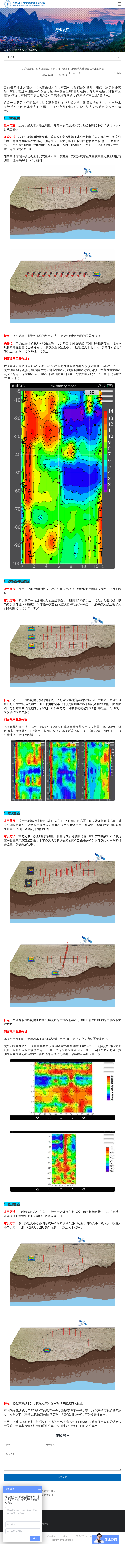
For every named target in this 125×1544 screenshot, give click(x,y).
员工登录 (51, 1536)
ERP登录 (63, 1536)
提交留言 (62, 1477)
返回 (119, 73)
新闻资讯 (19, 49)
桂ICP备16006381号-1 (62, 1540)
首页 (9, 49)
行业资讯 (32, 49)
